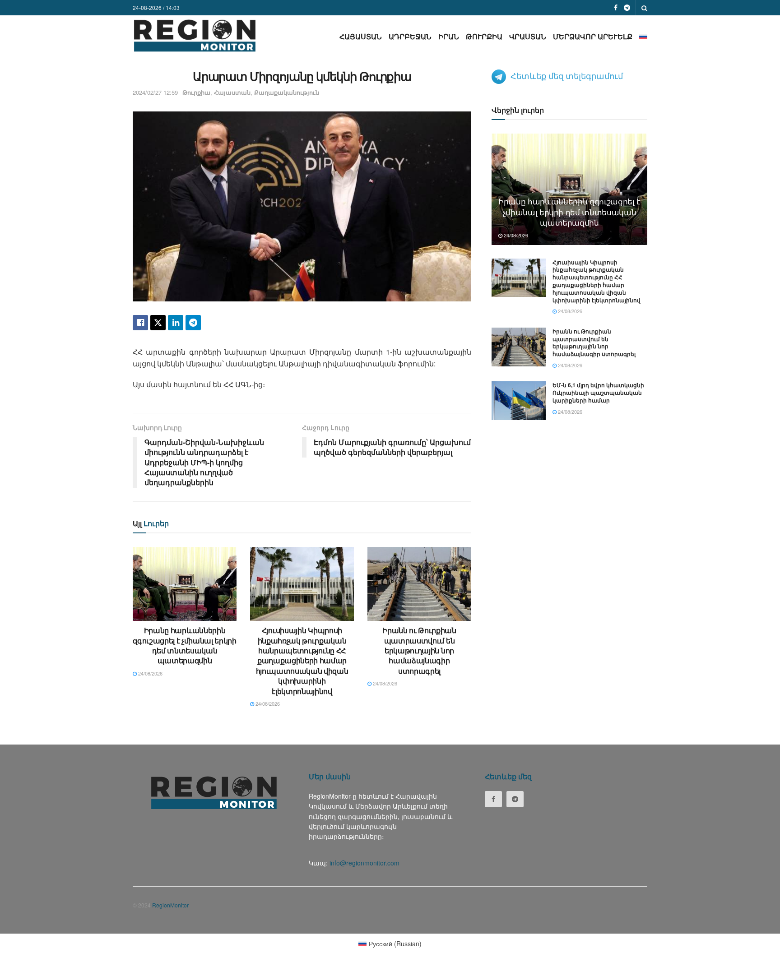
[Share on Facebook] (140, 322)
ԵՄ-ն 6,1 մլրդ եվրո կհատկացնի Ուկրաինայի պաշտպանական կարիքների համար (598, 392)
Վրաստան (527, 36)
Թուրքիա (484, 36)
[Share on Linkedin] (175, 322)
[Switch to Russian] (643, 36)
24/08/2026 (149, 673)
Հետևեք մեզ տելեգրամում (567, 75)
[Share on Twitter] (158, 322)
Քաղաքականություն (286, 92)
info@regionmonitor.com (364, 862)
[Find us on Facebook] (616, 7)
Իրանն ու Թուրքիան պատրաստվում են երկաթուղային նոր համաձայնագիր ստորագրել (419, 650)
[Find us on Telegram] (627, 7)
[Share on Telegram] (193, 322)
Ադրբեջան (410, 36)
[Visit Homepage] (195, 35)
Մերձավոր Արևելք (592, 36)
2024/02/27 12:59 (155, 92)
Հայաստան (360, 36)
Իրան (448, 36)
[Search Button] (644, 7)
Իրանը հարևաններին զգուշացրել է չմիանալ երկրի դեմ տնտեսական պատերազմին (185, 645)
